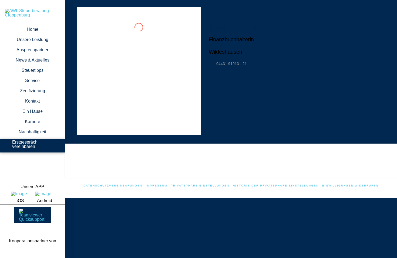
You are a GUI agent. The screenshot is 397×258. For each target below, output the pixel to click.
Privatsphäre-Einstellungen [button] (200, 185)
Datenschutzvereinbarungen (112, 185)
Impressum (156, 185)
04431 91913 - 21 (231, 64)
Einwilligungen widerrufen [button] (350, 185)
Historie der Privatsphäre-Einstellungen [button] (276, 185)
